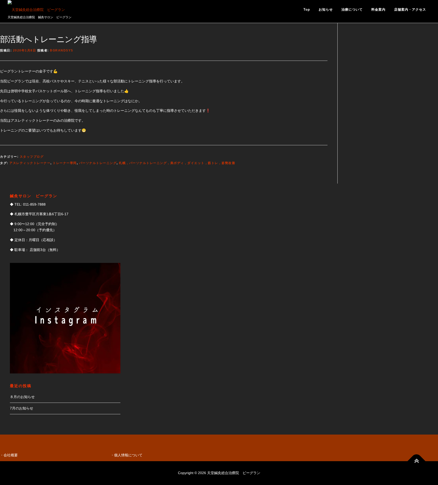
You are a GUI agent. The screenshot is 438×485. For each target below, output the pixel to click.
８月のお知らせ (22, 397)
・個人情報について (126, 455)
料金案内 (378, 9)
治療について (352, 9)
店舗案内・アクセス (410, 9)
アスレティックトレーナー (29, 163)
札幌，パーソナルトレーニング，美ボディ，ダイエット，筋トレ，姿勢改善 (177, 163)
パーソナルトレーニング (98, 163)
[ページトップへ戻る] (417, 461)
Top (306, 9)
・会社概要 (9, 455)
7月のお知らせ (21, 408)
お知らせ (326, 9)
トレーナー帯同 (65, 163)
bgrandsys (61, 50)
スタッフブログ (32, 156)
